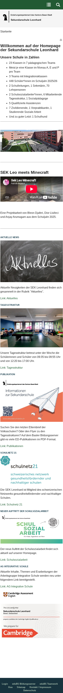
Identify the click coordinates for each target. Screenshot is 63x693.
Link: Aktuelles (9, 298)
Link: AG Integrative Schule (16, 586)
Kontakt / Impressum (40, 687)
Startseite (6, 31)
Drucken (61, 39)
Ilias (10, 687)
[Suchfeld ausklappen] (58, 4)
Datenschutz (29, 690)
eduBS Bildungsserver (23, 684)
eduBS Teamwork (49, 684)
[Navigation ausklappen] (48, 4)
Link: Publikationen (11, 446)
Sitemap (21, 687)
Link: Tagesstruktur (11, 367)
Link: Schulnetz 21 (11, 504)
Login (5, 684)
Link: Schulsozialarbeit (13, 559)
